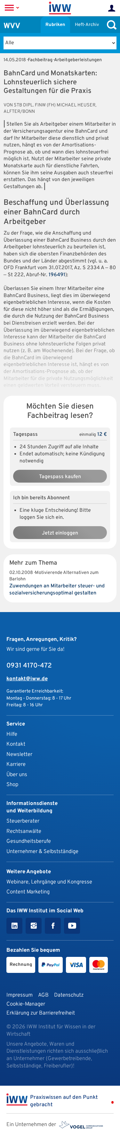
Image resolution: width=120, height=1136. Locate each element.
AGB (43, 995)
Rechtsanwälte (23, 831)
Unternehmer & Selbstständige (42, 851)
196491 (57, 275)
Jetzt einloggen (60, 533)
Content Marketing (28, 892)
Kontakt (15, 744)
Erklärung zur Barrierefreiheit (40, 1013)
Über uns (16, 774)
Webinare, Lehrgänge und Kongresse (49, 882)
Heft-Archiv (87, 25)
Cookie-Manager (25, 1004)
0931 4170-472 (29, 666)
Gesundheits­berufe (28, 841)
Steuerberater (22, 821)
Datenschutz (69, 995)
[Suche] (110, 24)
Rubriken (55, 25)
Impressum (19, 995)
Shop (12, 784)
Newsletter (19, 754)
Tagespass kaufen (60, 477)
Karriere (16, 764)
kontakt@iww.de (27, 679)
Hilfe (11, 734)
